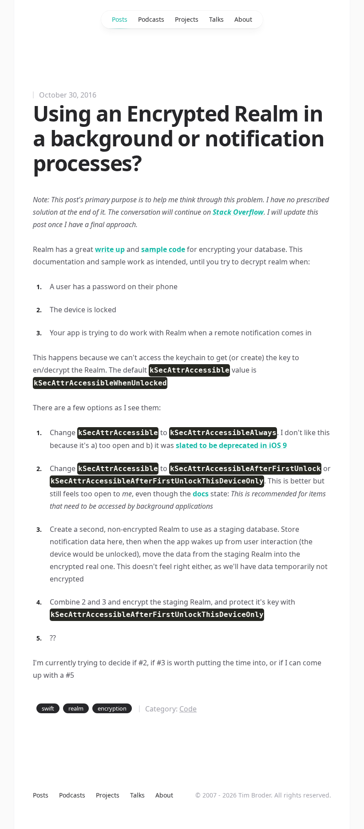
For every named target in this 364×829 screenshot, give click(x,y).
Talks (216, 19)
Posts (119, 19)
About (243, 19)
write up (110, 249)
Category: (171, 709)
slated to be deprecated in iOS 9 (231, 445)
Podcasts (151, 19)
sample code (163, 249)
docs (201, 494)
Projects (186, 19)
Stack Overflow (238, 212)
